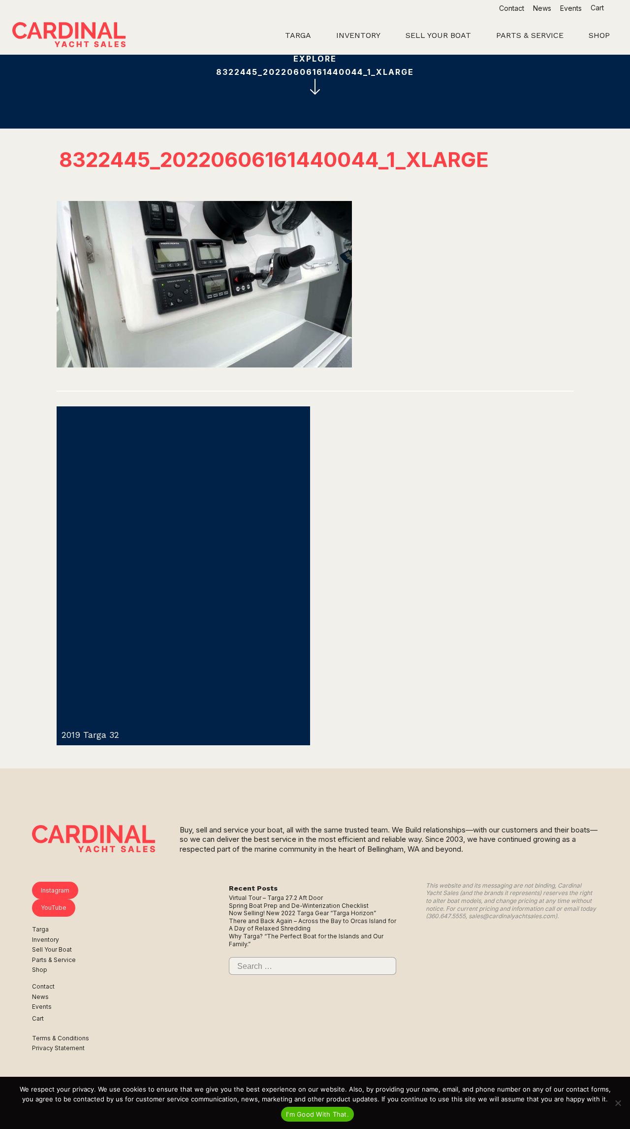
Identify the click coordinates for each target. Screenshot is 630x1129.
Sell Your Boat (52, 949)
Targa (40, 929)
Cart (598, 7)
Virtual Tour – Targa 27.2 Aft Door (276, 897)
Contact (511, 8)
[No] (618, 1103)
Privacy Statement (58, 1048)
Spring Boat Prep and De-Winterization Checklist (299, 905)
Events (571, 8)
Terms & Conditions (60, 1038)
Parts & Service (54, 959)
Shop (39, 969)
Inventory (45, 939)
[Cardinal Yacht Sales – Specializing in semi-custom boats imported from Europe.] (68, 36)
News (542, 8)
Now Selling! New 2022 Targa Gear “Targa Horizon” (302, 913)
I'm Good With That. (317, 1114)
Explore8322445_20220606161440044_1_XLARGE (315, 65)
